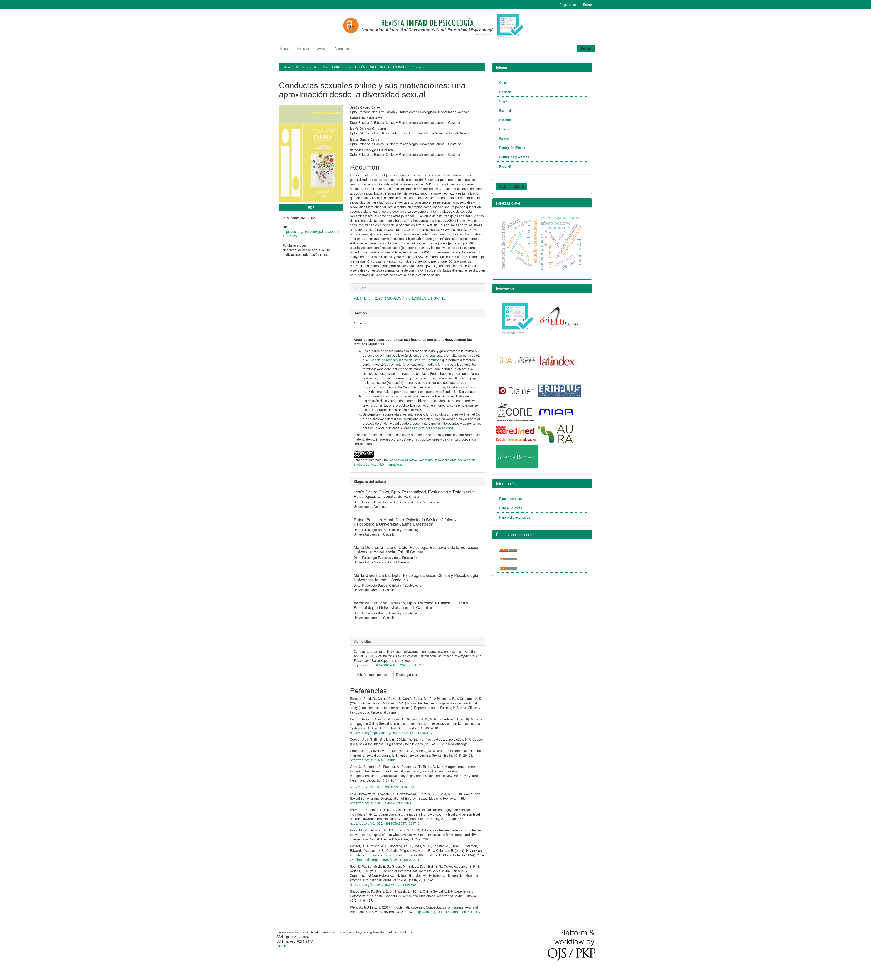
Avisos (321, 48)
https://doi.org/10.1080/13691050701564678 (382, 787)
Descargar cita (407, 674)
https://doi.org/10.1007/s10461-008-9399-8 (388, 859)
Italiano (504, 138)
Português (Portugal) (514, 157)
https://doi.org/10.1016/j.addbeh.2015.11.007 (448, 911)
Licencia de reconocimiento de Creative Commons (405, 360)
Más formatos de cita (372, 674)
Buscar (586, 48)
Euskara (505, 119)
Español (505, 110)
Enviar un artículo (511, 186)
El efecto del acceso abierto (432, 428)
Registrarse (567, 4)
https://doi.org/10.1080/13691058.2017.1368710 (385, 823)
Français (505, 129)
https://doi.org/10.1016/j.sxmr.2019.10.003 (380, 803)
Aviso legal (283, 945)
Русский (505, 166)
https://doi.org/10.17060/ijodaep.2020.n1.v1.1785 (389, 665)
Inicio (286, 67)
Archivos (303, 48)
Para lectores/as (511, 498)
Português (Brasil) (512, 147)
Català (504, 82)
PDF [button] (311, 207)
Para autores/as (510, 508)
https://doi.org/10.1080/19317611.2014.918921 (384, 884)
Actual (284, 48)
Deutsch (505, 92)
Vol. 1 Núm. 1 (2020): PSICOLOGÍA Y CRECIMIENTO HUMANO (360, 67)
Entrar (587, 4)
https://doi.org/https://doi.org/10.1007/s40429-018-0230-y (391, 732)
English (504, 101)
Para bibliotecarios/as (514, 517)
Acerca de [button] (342, 48)
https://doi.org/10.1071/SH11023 (373, 760)
